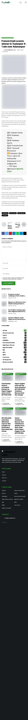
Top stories (14, 357)
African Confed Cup (14, 333)
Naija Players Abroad (7, 37)
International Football (14, 342)
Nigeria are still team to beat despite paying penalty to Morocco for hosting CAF (17, 303)
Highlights (14, 340)
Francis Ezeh (13, 213)
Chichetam (6, 403)
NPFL (14, 352)
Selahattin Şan (21, 213)
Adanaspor (5, 213)
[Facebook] (3, 526)
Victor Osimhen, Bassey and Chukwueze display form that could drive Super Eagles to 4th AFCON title (20, 425)
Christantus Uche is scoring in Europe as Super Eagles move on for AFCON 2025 (7, 389)
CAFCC (14, 335)
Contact (4, 480)
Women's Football (14, 362)
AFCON (14, 330)
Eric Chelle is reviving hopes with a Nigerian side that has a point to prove (17, 311)
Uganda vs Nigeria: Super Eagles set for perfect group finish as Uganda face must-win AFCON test (17, 320)
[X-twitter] (10, 526)
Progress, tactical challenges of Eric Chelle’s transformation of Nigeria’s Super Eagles (16, 297)
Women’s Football (6, 508)
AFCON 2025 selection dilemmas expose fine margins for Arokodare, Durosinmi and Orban (7, 424)
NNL (14, 350)
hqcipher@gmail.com (10, 50)
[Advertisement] (14, 20)
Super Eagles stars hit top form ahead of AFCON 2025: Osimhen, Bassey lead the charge (20, 389)
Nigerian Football (14, 347)
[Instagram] (7, 526)
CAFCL (14, 337)
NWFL (14, 354)
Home (3, 472)
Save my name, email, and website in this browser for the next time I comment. (13, 278)
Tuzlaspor (5, 215)
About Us (4, 477)
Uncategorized (14, 359)
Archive (4, 475)
